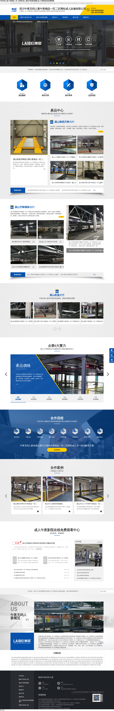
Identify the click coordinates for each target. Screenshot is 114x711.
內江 (32, 657)
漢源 (48, 663)
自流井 (14, 659)
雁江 (69, 663)
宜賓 (41, 657)
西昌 (48, 664)
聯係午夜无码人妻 (42, 21)
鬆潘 (85, 663)
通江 (63, 663)
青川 (95, 659)
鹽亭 (76, 659)
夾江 (42, 661)
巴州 (58, 663)
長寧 (94, 661)
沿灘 (22, 659)
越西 (76, 664)
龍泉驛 (71, 657)
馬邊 (48, 661)
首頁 (14, 17)
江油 (85, 659)
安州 (72, 659)
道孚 (23, 664)
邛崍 (100, 657)
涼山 (58, 657)
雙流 (82, 657)
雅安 (47, 657)
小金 (92, 663)
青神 (83, 661)
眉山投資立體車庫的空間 (83, 572)
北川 (80, 659)
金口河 (35, 661)
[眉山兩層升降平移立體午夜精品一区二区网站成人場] (51, 263)
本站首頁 (21, 675)
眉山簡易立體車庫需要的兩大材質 (85, 569)
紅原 (102, 663)
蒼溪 (100, 659)
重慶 (85, 664)
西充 (68, 661)
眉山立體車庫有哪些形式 (72, 591)
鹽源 (53, 664)
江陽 (39, 659)
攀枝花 (19, 657)
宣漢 (30, 663)
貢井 (17, 659)
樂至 (73, 663)
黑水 (94, 663)
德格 (29, 664)
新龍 (27, 664)
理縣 (81, 663)
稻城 (44, 664)
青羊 (63, 657)
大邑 (88, 657)
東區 (28, 659)
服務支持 (86, 17)
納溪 (41, 659)
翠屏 (86, 661)
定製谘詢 (57, 450)
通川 (26, 663)
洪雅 (79, 661)
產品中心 (55, 17)
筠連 (101, 661)
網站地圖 (2, 710)
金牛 (65, 657)
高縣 (96, 661)
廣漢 (61, 659)
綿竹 (65, 659)
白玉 (31, 664)
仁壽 (77, 661)
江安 (92, 661)
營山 (62, 661)
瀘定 (14, 664)
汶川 (78, 663)
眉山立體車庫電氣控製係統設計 (46, 699)
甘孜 (56, 657)
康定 (12, 664)
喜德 (72, 664)
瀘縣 (46, 659)
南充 (37, 657)
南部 (60, 661)
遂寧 (30, 657)
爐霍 (25, 664)
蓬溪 (14, 661)
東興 (21, 661)
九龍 (19, 664)
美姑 (80, 664)
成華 (69, 657)
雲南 (87, 664)
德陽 (24, 657)
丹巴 (16, 664)
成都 (14, 657)
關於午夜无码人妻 (26, 17)
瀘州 (22, 657)
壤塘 (96, 663)
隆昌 (27, 661)
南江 (65, 663)
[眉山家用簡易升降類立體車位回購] (57, 44)
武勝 (20, 663)
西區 (30, 659)
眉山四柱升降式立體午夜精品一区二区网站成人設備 (76, 190)
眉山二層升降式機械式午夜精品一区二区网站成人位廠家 (42, 274)
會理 (57, 664)
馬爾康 (76, 663)
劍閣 (97, 659)
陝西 (93, 664)
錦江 (60, 657)
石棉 (50, 663)
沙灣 (29, 661)
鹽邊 (37, 659)
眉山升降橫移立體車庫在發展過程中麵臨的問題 (38, 543)
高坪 (56, 661)
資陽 (52, 657)
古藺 (53, 659)
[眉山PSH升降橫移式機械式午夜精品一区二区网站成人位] (24, 263)
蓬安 (64, 661)
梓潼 (78, 659)
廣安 (43, 657)
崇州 (102, 657)
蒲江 (90, 657)
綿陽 (26, 657)
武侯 (67, 657)
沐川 (44, 661)
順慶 (54, 661)
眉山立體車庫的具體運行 (44, 704)
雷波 (83, 664)
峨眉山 (51, 661)
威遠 (23, 661)
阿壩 (54, 657)
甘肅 (91, 664)
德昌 (55, 664)
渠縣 (37, 663)
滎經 (45, 663)
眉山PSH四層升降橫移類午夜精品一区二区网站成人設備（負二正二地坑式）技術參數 (58, 703)
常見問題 (78, 541)
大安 (20, 659)
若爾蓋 (99, 663)
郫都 (84, 657)
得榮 (46, 664)
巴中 (50, 657)
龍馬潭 (43, 659)
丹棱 (81, 661)
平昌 (67, 663)
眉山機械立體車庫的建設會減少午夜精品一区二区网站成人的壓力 (30, 578)
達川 (28, 663)
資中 (25, 661)
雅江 (21, 664)
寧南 (61, 664)
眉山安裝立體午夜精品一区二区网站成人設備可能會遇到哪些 (59, 558)
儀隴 (66, 661)
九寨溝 (87, 663)
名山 (43, 663)
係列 (64, 121)
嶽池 (18, 663)
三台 (74, 659)
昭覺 (70, 664)
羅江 (57, 659)
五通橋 (32, 661)
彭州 (97, 657)
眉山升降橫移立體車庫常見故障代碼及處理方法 (49, 706)
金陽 (68, 664)
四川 (12, 657)
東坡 (73, 661)
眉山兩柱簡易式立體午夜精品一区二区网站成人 (76, 69)
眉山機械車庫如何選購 (19, 572)
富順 (26, 659)
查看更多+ (99, 542)
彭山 (75, 661)
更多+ (94, 190)
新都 (77, 657)
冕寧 (74, 664)
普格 (63, 664)
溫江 (79, 657)
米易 (35, 659)
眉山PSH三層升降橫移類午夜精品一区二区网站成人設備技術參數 (54, 708)
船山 (102, 659)
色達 (36, 664)
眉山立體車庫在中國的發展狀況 (46, 701)
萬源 (39, 663)
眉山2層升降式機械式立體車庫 (69, 274)
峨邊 (46, 661)
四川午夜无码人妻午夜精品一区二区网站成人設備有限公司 (89, 692)
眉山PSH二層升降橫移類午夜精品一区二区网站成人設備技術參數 (49, 591)
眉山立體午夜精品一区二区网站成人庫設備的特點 (26, 569)
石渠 (34, 664)
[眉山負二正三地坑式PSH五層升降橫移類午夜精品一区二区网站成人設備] (51, 238)
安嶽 (71, 663)
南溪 (88, 661)
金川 (90, 663)
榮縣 (24, 659)
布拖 (66, 664)
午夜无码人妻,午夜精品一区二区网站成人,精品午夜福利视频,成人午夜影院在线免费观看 (27, 1)
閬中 (71, 661)
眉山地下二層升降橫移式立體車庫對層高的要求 (62, 704)
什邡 (63, 659)
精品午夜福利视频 (41, 17)
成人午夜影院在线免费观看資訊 (22, 21)
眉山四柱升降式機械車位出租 (56, 69)
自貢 (16, 657)
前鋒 (15, 663)
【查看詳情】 (39, 549)
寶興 (56, 663)
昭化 (89, 659)
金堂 (86, 657)
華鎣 (24, 663)
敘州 (90, 661)
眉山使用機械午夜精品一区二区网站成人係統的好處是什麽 (89, 578)
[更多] (102, 643)
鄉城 (42, 664)
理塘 (38, 664)
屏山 (13, 663)
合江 (48, 659)
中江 (59, 659)
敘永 (50, 659)
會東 (59, 664)
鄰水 (22, 663)
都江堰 (95, 657)
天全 (52, 663)
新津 (92, 657)
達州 (45, 657)
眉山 (39, 657)
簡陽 (12, 659)
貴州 (89, 664)
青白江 (74, 657)
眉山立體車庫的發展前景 (83, 575)
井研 (40, 661)
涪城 (67, 659)
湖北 (95, 664)
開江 (33, 663)
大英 (19, 661)
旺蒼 (93, 659)
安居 (12, 661)
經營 (57, 295)
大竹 (35, 663)
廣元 (28, 657)
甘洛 (78, 664)
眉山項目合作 (57, 701)
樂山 (35, 657)
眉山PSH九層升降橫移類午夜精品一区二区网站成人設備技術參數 (70, 699)
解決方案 (75, 17)
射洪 (16, 661)
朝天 (91, 659)
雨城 (41, 663)
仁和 (32, 659)
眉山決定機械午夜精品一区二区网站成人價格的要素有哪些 (28, 558)
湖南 (97, 664)
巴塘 (40, 664)
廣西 (100, 664)
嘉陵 (58, 661)
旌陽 (55, 659)
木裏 (51, 664)
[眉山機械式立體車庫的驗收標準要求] (88, 566)
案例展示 (65, 17)
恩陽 (60, 663)
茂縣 (83, 663)
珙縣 (98, 661)
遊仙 (70, 659)
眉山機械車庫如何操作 (19, 575)
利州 (87, 659)
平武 (83, 659)
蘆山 (54, 663)
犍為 (38, 661)
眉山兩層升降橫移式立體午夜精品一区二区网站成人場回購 (43, 190)
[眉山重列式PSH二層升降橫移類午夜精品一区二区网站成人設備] (24, 238)
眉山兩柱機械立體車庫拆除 (41, 69)
